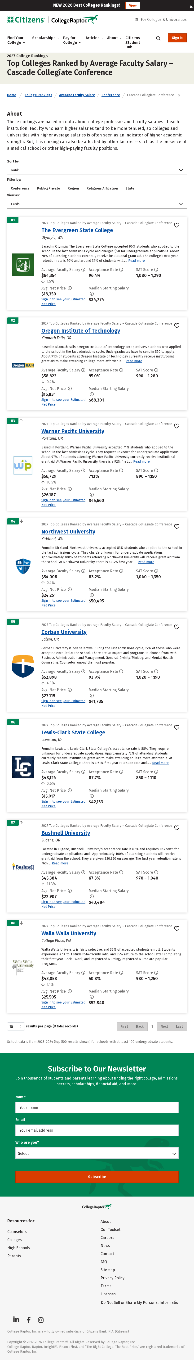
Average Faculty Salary (77, 95)
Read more (136, 261)
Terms (106, 1286)
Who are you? (27, 1142)
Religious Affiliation (102, 188)
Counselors (17, 1231)
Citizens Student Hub (132, 42)
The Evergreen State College (77, 230)
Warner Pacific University (72, 431)
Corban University (64, 632)
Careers (107, 1237)
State (129, 188)
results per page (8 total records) (52, 1026)
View (133, 6)
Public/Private (48, 188)
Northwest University (68, 531)
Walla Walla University (68, 933)
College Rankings (38, 95)
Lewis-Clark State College (73, 732)
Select (23, 1153)
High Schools (18, 1248)
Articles (93, 38)
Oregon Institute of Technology (80, 330)
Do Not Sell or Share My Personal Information (141, 1302)
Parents (14, 1256)
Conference (110, 95)
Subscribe (97, 1177)
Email (20, 1119)
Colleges (14, 1240)
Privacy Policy (112, 1278)
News (105, 1245)
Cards (15, 204)
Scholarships (44, 38)
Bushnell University (65, 833)
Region (73, 188)
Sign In (177, 38)
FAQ (104, 1262)
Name (20, 1097)
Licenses (108, 1294)
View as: (13, 195)
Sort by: (13, 161)
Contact (107, 1254)
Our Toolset (110, 1229)
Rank (15, 170)
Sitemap (108, 1270)
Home (11, 95)
